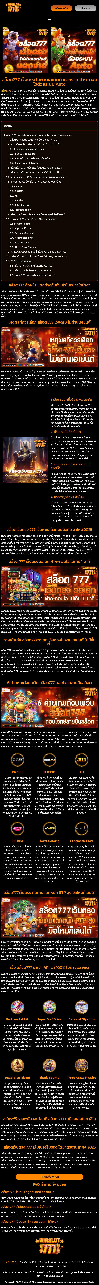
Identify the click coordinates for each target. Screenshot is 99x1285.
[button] (49, 20)
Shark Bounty (22, 242)
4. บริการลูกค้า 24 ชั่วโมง (26, 163)
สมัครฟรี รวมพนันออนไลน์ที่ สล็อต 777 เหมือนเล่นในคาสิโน (38, 251)
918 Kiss (19, 200)
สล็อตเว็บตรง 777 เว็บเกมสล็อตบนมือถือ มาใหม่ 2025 (36, 167)
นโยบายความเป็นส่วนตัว (69, 1262)
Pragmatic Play (23, 209)
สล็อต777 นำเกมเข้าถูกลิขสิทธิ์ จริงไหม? (33, 265)
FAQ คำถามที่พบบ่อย (21, 261)
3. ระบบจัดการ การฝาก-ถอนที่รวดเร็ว (32, 158)
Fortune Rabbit (22, 223)
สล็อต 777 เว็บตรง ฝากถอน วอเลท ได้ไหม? (35, 275)
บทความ (50, 1266)
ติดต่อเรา (88, 1262)
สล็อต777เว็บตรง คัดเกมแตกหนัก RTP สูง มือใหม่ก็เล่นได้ (37, 214)
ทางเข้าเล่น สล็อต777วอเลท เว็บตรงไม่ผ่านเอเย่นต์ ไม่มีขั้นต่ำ (38, 177)
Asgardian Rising (24, 237)
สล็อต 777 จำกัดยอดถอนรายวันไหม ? (33, 270)
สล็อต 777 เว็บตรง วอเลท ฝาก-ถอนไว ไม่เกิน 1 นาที (35, 172)
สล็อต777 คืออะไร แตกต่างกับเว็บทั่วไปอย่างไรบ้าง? (34, 139)
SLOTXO (19, 191)
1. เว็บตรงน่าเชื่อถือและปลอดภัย (29, 149)
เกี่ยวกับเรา (38, 1266)
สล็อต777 (11, 1262)
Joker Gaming (22, 205)
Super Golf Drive (23, 228)
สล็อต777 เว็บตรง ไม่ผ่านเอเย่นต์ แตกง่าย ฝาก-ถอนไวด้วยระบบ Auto (39, 135)
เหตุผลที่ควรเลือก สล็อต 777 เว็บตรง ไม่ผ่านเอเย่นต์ (34, 144)
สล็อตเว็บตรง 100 (27, 1262)
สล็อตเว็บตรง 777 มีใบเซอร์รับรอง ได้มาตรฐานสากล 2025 (39, 256)
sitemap (61, 1266)
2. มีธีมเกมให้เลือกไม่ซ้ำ (25, 153)
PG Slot (18, 186)
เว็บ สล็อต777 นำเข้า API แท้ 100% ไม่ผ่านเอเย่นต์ (34, 219)
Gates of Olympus (24, 233)
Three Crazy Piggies (25, 247)
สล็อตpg (43, 1262)
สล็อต (53, 1262)
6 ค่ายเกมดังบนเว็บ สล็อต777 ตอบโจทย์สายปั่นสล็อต (36, 181)
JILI (16, 195)
